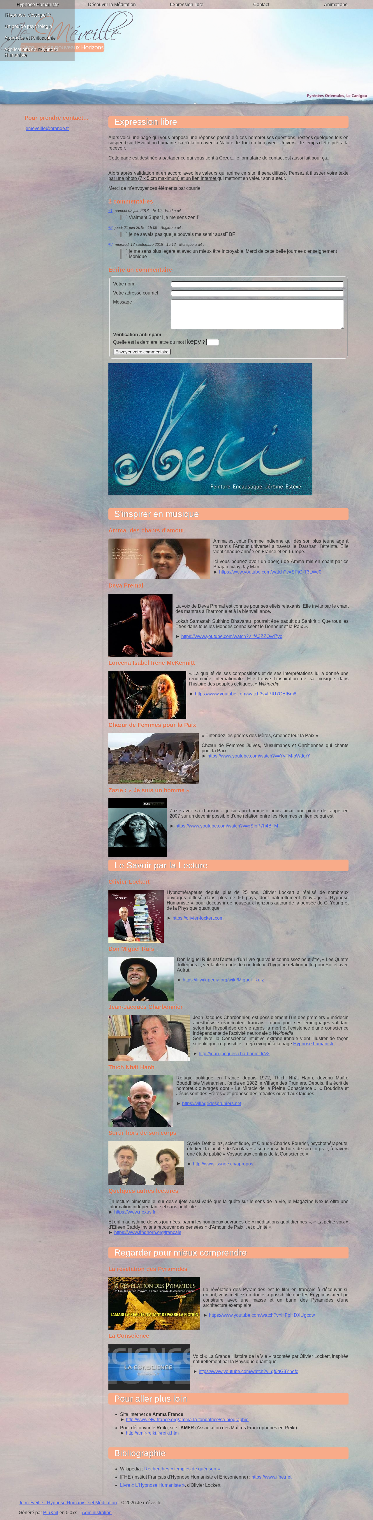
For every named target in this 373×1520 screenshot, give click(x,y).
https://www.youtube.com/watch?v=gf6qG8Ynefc (248, 1371)
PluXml (50, 1512)
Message (122, 301)
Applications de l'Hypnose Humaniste (31, 52)
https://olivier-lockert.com (198, 918)
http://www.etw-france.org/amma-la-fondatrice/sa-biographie (187, 1419)
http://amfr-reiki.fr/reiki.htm (152, 1432)
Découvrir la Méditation (112, 4)
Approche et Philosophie (29, 37)
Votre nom (123, 283)
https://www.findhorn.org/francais (147, 1232)
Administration (97, 1512)
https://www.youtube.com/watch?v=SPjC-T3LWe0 (270, 571)
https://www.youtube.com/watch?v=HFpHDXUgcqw (262, 1315)
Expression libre (186, 4)
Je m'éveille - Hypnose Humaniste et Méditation (68, 1502)
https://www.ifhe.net (271, 1477)
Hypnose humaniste (314, 1043)
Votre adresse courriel (135, 292)
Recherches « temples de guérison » (182, 1468)
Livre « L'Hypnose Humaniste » (152, 1485)
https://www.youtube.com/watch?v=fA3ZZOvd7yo (231, 636)
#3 (110, 244)
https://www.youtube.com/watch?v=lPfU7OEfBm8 (245, 693)
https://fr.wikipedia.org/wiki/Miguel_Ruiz (223, 979)
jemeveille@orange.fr (46, 128)
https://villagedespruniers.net (211, 1103)
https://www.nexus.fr (134, 1211)
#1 (110, 210)
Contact (261, 4)
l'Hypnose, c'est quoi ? (27, 15)
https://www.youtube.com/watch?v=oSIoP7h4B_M (226, 825)
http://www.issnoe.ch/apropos (223, 1163)
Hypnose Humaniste (37, 4)
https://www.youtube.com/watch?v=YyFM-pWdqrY (258, 755)
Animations (335, 4)
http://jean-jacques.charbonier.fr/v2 (234, 1053)
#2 (110, 227)
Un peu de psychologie (28, 26)
